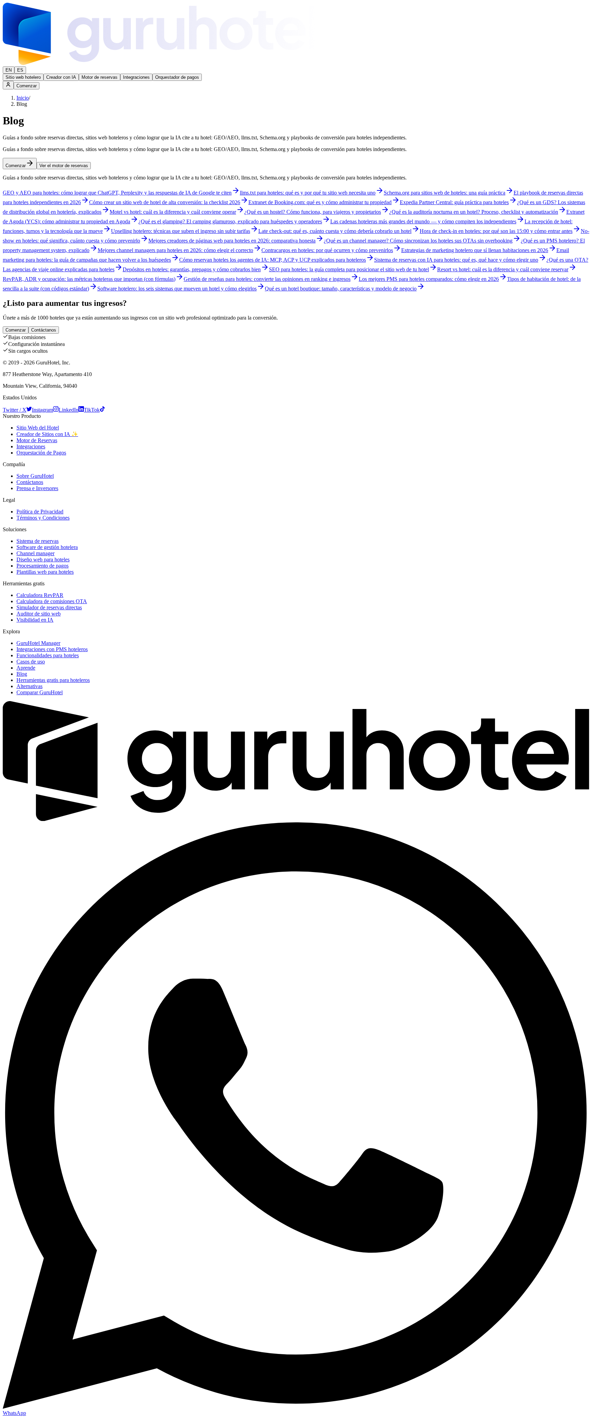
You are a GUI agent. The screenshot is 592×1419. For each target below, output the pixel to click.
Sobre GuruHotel (35, 476)
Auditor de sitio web (38, 614)
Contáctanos (43, 330)
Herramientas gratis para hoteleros (53, 680)
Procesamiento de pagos (42, 566)
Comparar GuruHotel (39, 692)
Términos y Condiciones (43, 518)
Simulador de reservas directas (49, 607)
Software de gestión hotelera (47, 547)
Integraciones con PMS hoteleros (52, 649)
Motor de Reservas (36, 440)
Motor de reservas (100, 77)
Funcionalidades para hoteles (47, 655)
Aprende (25, 668)
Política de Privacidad (39, 511)
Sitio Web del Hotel (37, 428)
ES (20, 70)
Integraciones (136, 77)
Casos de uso (30, 661)
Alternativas (29, 686)
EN (8, 70)
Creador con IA (61, 77)
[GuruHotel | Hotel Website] (296, 819)
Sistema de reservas (37, 541)
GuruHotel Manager (38, 643)
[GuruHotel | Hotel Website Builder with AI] (160, 63)
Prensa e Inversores (37, 488)
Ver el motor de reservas (63, 165)
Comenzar (26, 85)
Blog (21, 674)
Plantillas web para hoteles (45, 572)
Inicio (22, 98)
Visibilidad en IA (34, 620)
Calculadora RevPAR (39, 595)
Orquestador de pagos (177, 77)
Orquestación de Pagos (41, 453)
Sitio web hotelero (23, 77)
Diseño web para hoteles (43, 559)
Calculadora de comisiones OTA (51, 601)
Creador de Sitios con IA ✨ (47, 434)
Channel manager (35, 553)
